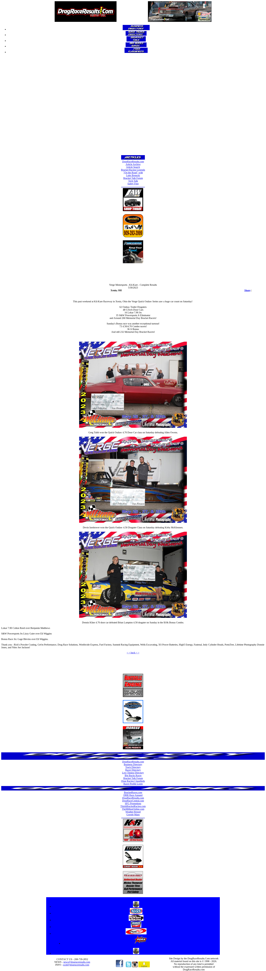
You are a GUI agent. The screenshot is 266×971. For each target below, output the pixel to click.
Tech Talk (133, 181)
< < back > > (133, 652)
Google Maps (133, 814)
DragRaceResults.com (133, 161)
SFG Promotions (133, 803)
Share (247, 290)
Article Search (133, 167)
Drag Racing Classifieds (133, 781)
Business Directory (133, 764)
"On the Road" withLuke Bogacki (133, 174)
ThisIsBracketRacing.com (133, 806)
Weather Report (133, 811)
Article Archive (133, 164)
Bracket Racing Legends (133, 170)
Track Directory (133, 767)
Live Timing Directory (133, 772)
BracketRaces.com (133, 792)
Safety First (133, 183)
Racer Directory (133, 770)
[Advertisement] (133, 105)
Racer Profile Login (133, 783)
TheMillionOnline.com (133, 809)
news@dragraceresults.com (76, 962)
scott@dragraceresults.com (76, 964)
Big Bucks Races (133, 775)
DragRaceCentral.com (133, 800)
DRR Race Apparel (133, 795)
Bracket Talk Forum (133, 178)
